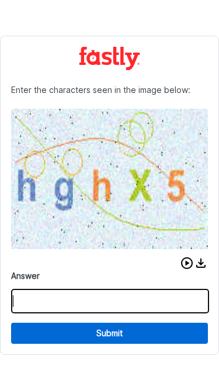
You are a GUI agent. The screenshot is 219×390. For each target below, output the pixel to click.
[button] (187, 263)
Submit (109, 333)
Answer (25, 276)
